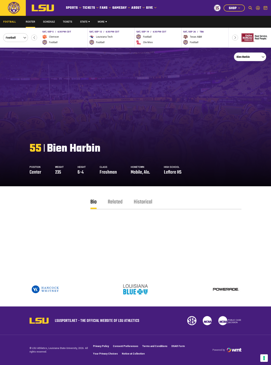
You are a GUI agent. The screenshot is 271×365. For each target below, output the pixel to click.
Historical (143, 202)
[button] (34, 38)
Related (115, 202)
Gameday (119, 7)
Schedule (49, 21)
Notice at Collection (133, 353)
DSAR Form (178, 346)
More (101, 21)
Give (149, 7)
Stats (83, 21)
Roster (30, 21)
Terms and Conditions (154, 346)
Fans (104, 7)
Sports (72, 7)
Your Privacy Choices (105, 353)
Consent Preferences (125, 346)
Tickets (89, 7)
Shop (237, 8)
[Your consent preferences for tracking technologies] (264, 358)
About (136, 7)
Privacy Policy (101, 346)
